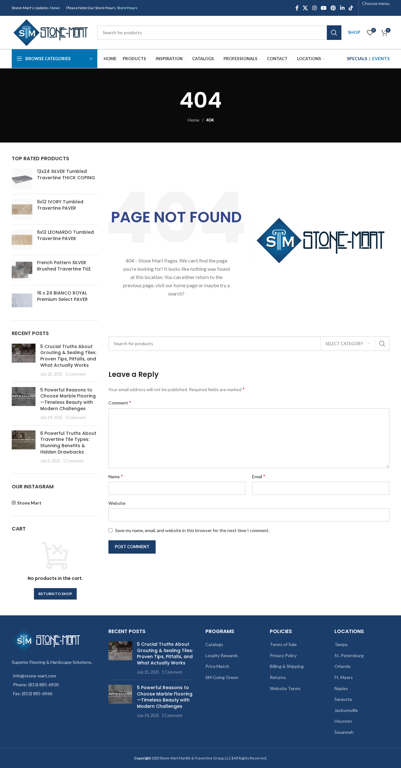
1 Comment (75, 374)
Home (193, 120)
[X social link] (305, 8)
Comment (119, 402)
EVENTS (381, 58)
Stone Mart (29, 502)
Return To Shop (55, 593)
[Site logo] (51, 32)
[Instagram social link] (314, 8)
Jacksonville (346, 710)
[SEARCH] (334, 32)
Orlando (342, 666)
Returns (278, 677)
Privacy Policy (283, 655)
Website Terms (285, 688)
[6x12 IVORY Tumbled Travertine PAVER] (22, 209)
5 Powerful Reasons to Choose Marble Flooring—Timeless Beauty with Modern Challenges (68, 399)
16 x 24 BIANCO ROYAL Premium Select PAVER (62, 296)
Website (117, 503)
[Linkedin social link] (342, 8)
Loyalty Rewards (221, 655)
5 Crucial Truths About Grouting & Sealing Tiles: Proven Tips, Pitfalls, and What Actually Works (68, 355)
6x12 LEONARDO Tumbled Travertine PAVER (65, 235)
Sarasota (343, 699)
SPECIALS (357, 58)
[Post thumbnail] (24, 360)
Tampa (340, 644)
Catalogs (214, 644)
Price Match (217, 666)
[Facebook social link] (297, 8)
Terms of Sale (283, 644)
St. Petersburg (349, 655)
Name (115, 476)
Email (258, 476)
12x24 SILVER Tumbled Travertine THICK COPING (66, 174)
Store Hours (127, 7)
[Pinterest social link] (333, 8)
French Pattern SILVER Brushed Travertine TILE (64, 266)
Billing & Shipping (287, 666)
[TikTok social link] (350, 8)
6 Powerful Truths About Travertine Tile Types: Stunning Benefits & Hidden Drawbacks (68, 442)
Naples (341, 688)
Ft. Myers (343, 677)
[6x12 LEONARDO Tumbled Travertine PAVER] (22, 239)
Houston (343, 721)
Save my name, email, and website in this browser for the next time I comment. (192, 530)
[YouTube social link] (323, 8)
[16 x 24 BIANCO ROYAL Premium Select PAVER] (22, 300)
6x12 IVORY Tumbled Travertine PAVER (60, 205)
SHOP (354, 32)
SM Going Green (221, 677)
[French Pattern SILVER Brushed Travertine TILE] (22, 270)
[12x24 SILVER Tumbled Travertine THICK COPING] (22, 178)
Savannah (343, 732)
